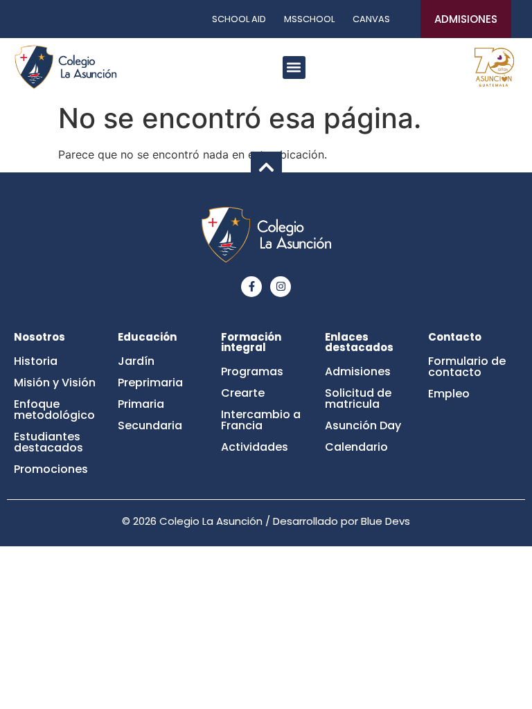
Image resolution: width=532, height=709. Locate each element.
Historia (35, 361)
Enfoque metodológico (54, 409)
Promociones (51, 469)
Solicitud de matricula (358, 398)
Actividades (254, 447)
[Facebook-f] (251, 286)
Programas (252, 371)
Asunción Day (363, 425)
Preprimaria (150, 383)
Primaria (141, 404)
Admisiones (358, 371)
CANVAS (371, 19)
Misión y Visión (55, 383)
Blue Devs (385, 521)
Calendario (356, 447)
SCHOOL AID (239, 19)
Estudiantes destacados (48, 442)
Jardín (136, 361)
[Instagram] (280, 286)
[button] (294, 67)
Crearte (243, 393)
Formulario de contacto (467, 366)
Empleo (449, 394)
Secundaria (150, 425)
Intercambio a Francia (261, 419)
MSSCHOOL (309, 19)
